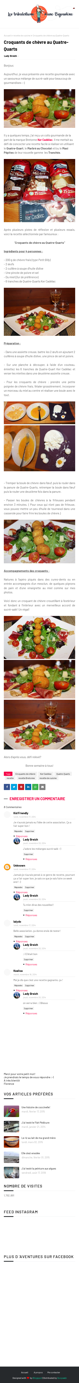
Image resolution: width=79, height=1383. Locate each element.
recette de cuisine (21, 35)
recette (10, 778)
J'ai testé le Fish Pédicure (35, 1122)
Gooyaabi (62, 1377)
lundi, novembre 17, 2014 (25, 816)
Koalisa (18, 970)
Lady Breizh (10, 55)
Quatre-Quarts (63, 773)
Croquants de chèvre (25, 773)
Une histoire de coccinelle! (35, 1107)
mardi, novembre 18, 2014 (25, 974)
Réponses (22, 836)
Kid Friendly (20, 813)
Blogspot (37, 1377)
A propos (38, 1372)
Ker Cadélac (45, 139)
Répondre (18, 831)
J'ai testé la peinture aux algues (38, 1168)
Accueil (7, 35)
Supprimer (29, 831)
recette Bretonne (26, 778)
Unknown (19, 865)
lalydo (17, 921)
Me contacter (53, 1372)
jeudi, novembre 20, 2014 (34, 843)
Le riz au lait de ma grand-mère (38, 1137)
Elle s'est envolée (30, 1153)
